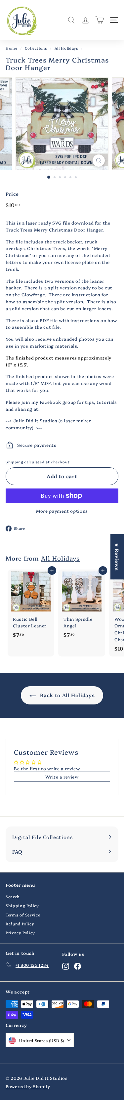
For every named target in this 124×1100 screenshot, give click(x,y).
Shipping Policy (22, 905)
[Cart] (99, 20)
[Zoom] (99, 160)
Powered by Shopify (28, 1086)
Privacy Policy (20, 932)
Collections (36, 48)
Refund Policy (20, 923)
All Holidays (66, 48)
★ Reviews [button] (117, 557)
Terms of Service (23, 914)
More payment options (62, 511)
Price (12, 193)
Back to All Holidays (67, 695)
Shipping (14, 461)
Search (13, 896)
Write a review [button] (61, 777)
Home (12, 48)
